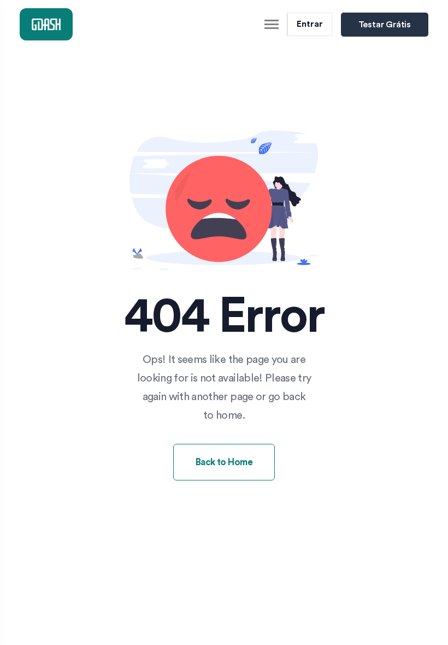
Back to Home (224, 462)
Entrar (309, 24)
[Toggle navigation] (272, 24)
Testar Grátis (384, 24)
